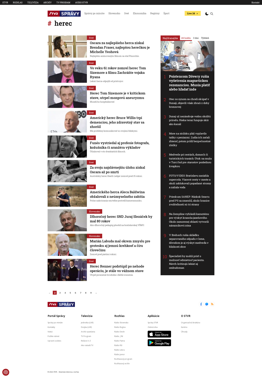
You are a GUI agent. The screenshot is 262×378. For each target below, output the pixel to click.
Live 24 (191, 13)
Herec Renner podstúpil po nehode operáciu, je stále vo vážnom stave (117, 268)
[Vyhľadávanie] (211, 13)
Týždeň (205, 37)
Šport (166, 13)
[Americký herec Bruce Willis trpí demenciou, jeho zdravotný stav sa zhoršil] (67, 121)
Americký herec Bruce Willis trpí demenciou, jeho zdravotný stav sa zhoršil (117, 122)
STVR (5, 2)
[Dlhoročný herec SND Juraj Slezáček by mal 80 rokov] (67, 220)
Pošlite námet (53, 336)
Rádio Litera (119, 350)
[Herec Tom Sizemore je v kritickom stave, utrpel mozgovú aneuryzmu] (67, 97)
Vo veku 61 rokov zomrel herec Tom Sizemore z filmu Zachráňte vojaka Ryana (118, 72)
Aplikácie (153, 316)
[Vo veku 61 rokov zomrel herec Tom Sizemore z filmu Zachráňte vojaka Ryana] (67, 72)
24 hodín (186, 37)
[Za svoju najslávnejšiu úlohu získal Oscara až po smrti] (67, 171)
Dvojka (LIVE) (86, 327)
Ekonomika (139, 13)
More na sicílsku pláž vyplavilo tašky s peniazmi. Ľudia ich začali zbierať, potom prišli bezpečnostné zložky (189, 139)
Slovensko (114, 13)
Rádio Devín (119, 331)
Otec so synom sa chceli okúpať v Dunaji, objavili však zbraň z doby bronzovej (189, 103)
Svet (126, 13)
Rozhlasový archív (122, 363)
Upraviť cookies (54, 341)
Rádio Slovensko (121, 322)
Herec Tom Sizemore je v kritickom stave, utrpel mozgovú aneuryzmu (117, 95)
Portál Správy (56, 316)
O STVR (185, 316)
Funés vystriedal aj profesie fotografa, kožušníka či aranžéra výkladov (119, 145)
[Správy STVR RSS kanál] (212, 304)
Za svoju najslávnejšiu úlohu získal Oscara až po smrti (117, 169)
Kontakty (51, 327)
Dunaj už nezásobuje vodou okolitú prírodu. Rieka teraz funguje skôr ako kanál (190, 120)
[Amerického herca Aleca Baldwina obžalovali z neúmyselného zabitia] (67, 196)
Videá (50, 331)
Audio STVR (81, 2)
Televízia (33, 2)
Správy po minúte (94, 13)
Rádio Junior (119, 354)
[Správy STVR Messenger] (207, 304)
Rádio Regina (120, 327)
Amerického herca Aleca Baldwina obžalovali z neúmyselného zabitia (117, 194)
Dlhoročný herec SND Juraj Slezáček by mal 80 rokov (121, 218)
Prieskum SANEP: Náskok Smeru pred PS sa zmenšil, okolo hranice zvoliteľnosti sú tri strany (189, 200)
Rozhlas (17, 2)
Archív (47, 2)
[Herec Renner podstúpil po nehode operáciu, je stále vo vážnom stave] (67, 270)
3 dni (196, 37)
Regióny (155, 13)
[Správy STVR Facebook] (201, 304)
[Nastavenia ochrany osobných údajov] (5, 372)
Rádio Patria (119, 341)
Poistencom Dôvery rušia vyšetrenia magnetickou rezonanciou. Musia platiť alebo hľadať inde (189, 83)
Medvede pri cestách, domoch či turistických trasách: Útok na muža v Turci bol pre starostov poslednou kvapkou (190, 160)
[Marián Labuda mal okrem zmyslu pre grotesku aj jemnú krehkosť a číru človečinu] (67, 245)
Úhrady (184, 331)
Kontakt (256, 2)
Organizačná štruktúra (190, 322)
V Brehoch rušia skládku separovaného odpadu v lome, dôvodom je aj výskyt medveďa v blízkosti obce (188, 240)
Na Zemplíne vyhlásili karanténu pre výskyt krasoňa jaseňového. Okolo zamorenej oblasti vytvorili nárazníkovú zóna (189, 219)
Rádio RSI (118, 345)
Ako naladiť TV (87, 345)
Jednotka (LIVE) (87, 322)
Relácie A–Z (86, 341)
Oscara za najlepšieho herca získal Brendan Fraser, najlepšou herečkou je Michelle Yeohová (120, 47)
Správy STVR (153, 322)
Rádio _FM (118, 336)
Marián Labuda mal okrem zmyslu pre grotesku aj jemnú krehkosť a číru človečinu (120, 245)
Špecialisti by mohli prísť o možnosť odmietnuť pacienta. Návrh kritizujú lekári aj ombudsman (186, 261)
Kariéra (184, 327)
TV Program (63, 2)
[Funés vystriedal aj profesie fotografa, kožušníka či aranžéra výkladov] (67, 146)
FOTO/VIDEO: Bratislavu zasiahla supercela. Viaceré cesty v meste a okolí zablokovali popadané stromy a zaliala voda (190, 181)
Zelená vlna (153, 327)
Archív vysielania (88, 331)
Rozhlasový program (123, 359)
